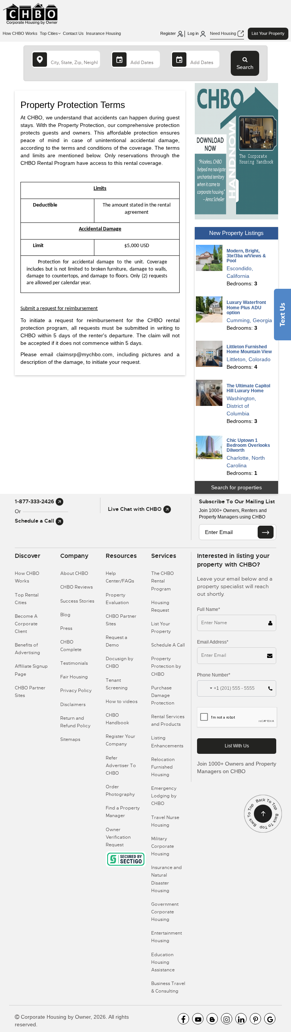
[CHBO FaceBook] (183, 1018)
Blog (65, 615)
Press (66, 628)
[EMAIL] (266, 532)
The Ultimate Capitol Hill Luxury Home (248, 388)
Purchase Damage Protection (162, 695)
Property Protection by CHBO (166, 666)
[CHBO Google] (269, 1018)
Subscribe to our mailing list (237, 501)
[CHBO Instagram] (226, 1018)
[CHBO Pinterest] (255, 1018)
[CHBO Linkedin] (241, 1018)
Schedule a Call (35, 520)
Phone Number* (213, 675)
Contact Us (73, 33)
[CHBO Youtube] (197, 1018)
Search (244, 67)
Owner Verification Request (118, 837)
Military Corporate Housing (162, 846)
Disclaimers (73, 705)
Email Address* (212, 642)
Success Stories (77, 601)
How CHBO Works (20, 33)
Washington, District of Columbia (241, 406)
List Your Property (268, 33)
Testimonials (74, 663)
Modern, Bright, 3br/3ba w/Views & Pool (246, 255)
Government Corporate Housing (164, 911)
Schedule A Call (168, 645)
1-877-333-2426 (35, 501)
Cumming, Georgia (249, 320)
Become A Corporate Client (26, 623)
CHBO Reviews (76, 587)
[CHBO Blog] (212, 1018)
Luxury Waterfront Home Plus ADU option (246, 307)
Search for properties (236, 487)
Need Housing (223, 33)
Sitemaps (70, 739)
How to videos (122, 701)
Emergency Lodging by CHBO (164, 795)
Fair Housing (74, 677)
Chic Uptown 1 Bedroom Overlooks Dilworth (248, 445)
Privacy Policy (76, 690)
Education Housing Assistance (163, 962)
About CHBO (74, 573)
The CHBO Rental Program (162, 581)
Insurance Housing (103, 33)
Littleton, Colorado (249, 359)
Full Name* (208, 609)
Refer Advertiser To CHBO (121, 765)
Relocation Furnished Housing (163, 767)
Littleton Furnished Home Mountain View (249, 349)
